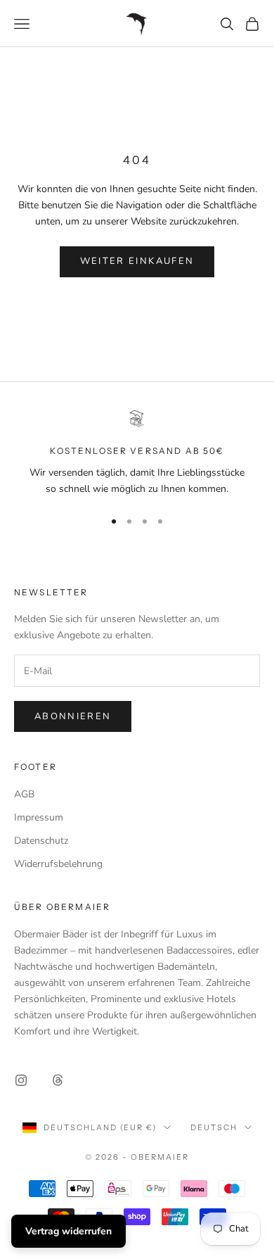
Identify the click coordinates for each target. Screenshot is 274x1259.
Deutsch (213, 1127)
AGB (24, 794)
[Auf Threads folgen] (58, 1080)
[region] (137, 453)
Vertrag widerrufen (68, 1231)
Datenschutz (41, 840)
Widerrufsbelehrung (58, 864)
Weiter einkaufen (137, 261)
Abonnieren (72, 716)
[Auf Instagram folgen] (21, 1080)
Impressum (38, 817)
